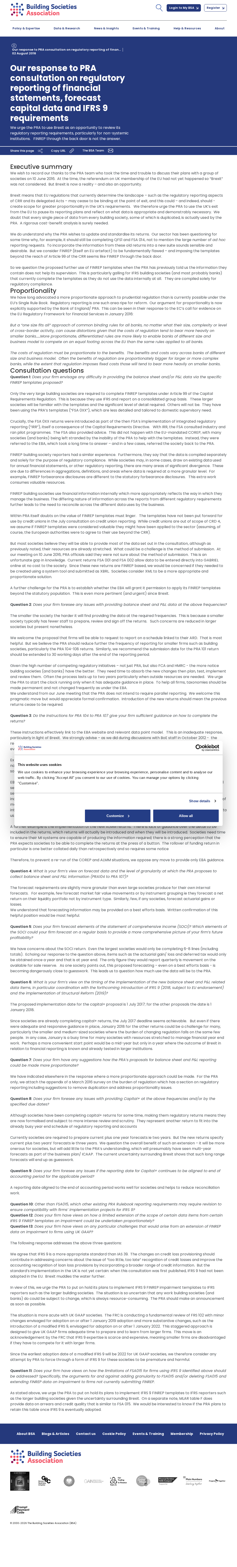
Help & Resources (187, 28)
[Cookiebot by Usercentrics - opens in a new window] (199, 747)
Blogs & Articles (55, 1433)
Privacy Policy (212, 1433)
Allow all (186, 816)
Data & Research (67, 28)
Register (214, 8)
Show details (199, 801)
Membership (182, 1433)
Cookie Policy (114, 1433)
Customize (115, 816)
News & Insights (106, 28)
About (220, 28)
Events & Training (146, 28)
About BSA (26, 1433)
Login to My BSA (182, 8)
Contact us (86, 1433)
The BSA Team (93, 150)
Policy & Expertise (26, 28)
